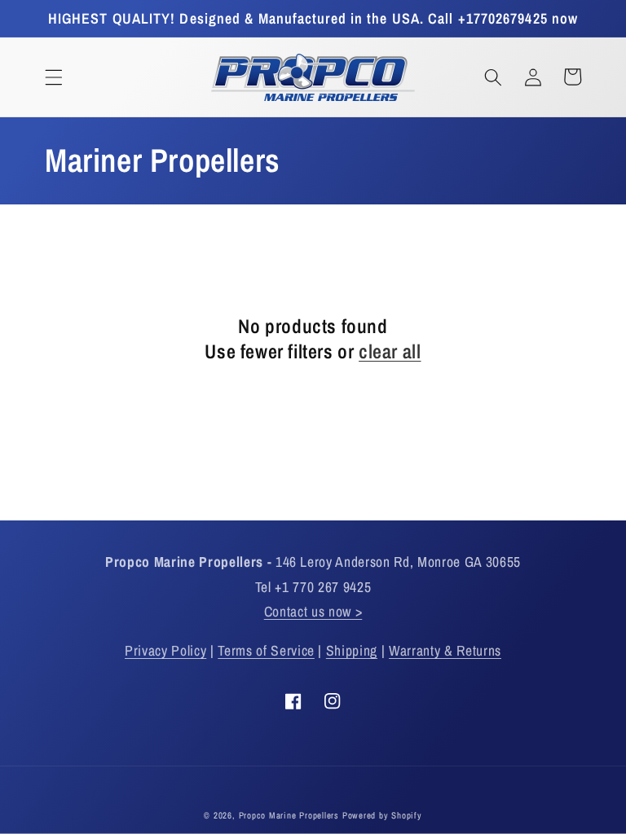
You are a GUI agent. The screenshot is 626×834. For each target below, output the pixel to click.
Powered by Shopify (382, 815)
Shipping (351, 650)
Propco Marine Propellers (289, 815)
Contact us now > (313, 611)
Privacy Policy (165, 650)
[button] (53, 76)
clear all (390, 351)
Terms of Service (266, 650)
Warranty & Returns (445, 650)
